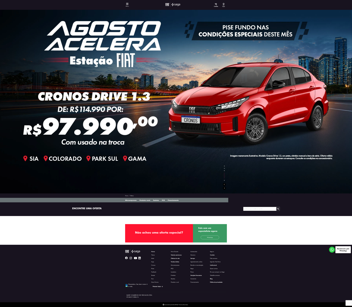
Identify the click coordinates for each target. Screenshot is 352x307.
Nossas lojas (157, 286)
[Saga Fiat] (172, 4)
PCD (172, 268)
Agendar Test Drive (215, 261)
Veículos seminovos (176, 255)
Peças (192, 268)
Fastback (153, 272)
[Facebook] (127, 258)
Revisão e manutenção (196, 265)
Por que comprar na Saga (217, 272)
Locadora (173, 272)
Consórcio (193, 278)
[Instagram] (132, 258)
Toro (152, 278)
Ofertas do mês (175, 258)
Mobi (152, 258)
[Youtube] (136, 258)
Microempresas (175, 265)
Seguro (212, 251)
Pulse (152, 268)
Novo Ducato (174, 251)
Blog (211, 278)
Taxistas (173, 278)
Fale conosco (213, 258)
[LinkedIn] (140, 258)
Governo (192, 255)
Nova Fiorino (154, 282)
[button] (224, 92)
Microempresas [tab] (131, 109)
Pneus (192, 272)
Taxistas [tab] (156, 109)
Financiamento (194, 282)
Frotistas (173, 275)
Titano (153, 255)
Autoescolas (193, 251)
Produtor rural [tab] (145, 109)
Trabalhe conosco (215, 275)
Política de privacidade (216, 282)
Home (126, 104)
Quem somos (214, 268)
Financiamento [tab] (173, 109)
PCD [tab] (163, 109)
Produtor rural (175, 282)
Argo (152, 261)
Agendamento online (196, 261)
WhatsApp (210, 146)
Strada (153, 275)
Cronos (153, 265)
